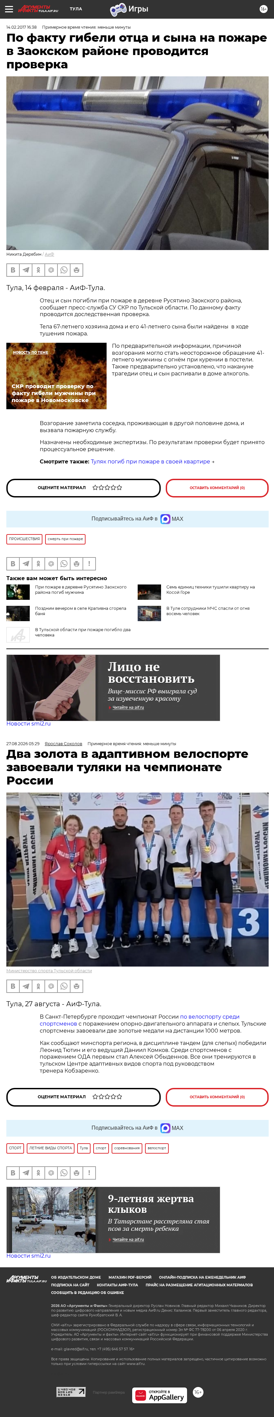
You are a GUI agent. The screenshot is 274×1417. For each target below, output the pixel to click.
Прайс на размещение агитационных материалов (199, 1285)
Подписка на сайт (70, 1285)
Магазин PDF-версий (130, 1277)
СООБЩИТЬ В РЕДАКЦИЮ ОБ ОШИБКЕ (87, 1293)
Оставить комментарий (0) (217, 488)
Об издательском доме (76, 1277)
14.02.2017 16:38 (21, 27)
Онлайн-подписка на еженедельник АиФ (202, 1277)
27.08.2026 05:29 (22, 743)
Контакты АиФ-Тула (117, 1285)
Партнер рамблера (109, 1392)
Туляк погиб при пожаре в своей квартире (150, 461)
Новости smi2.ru (28, 724)
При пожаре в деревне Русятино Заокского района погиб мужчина (81, 589)
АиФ (49, 254)
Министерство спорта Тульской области (49, 970)
